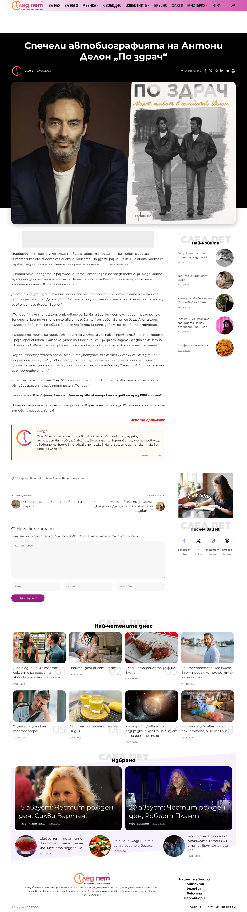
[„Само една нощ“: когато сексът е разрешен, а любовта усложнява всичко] (39, 647)
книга (84, 478)
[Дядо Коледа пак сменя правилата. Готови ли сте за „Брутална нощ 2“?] (174, 846)
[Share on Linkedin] (221, 71)
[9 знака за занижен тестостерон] (39, 706)
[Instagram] (212, 545)
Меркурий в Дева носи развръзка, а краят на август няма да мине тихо (151, 731)
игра (76, 478)
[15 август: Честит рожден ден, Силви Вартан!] (68, 798)
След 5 (28, 70)
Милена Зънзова (139, 823)
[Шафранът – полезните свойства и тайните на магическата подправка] (26, 846)
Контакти (194, 884)
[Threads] (227, 545)
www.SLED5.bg (151, 455)
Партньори (194, 898)
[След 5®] (27, 5)
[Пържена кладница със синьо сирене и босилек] (100, 846)
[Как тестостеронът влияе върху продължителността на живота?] (207, 647)
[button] (233, 5)
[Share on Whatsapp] (216, 71)
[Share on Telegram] (227, 71)
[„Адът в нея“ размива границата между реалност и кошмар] (225, 325)
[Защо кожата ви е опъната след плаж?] (225, 258)
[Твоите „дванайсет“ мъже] (225, 280)
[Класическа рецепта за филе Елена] (151, 647)
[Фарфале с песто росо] (225, 348)
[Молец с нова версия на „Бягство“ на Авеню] (225, 303)
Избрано (124, 760)
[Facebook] (184, 545)
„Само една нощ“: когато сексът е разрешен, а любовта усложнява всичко (37, 672)
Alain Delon (36, 478)
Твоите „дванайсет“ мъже (92, 668)
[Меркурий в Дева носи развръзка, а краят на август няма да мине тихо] (151, 706)
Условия (194, 889)
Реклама (194, 894)
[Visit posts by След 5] (16, 70)
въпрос (67, 478)
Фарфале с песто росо (194, 345)
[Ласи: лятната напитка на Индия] (95, 706)
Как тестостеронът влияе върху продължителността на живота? (206, 672)
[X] (198, 545)
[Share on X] (210, 71)
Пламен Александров (32, 823)
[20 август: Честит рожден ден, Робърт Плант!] (178, 798)
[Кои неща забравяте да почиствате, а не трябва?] (207, 706)
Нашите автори (194, 880)
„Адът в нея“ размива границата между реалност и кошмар (193, 323)
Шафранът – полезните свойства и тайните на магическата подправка (61, 843)
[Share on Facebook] (205, 71)
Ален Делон (53, 478)
